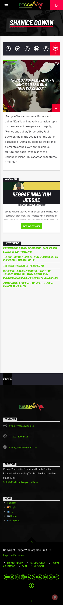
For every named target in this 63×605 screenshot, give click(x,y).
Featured (10, 63)
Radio (13, 515)
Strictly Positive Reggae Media (19, 482)
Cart (24, 566)
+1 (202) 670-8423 (18, 436)
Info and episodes (31, 226)
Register (11, 502)
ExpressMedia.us (13, 555)
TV (11, 511)
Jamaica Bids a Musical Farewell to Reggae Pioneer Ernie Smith (28, 284)
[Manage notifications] (55, 597)
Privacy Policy (15, 562)
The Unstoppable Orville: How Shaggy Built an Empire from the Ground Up (30, 258)
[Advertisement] (31, 328)
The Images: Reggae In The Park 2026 (23, 265)
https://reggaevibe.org (21, 425)
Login (13, 507)
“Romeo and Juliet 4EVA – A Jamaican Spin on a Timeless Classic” (32, 84)
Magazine (15, 520)
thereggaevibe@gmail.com (23, 447)
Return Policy (37, 562)
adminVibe (11, 106)
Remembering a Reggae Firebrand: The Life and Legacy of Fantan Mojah (30, 249)
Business (39, 566)
